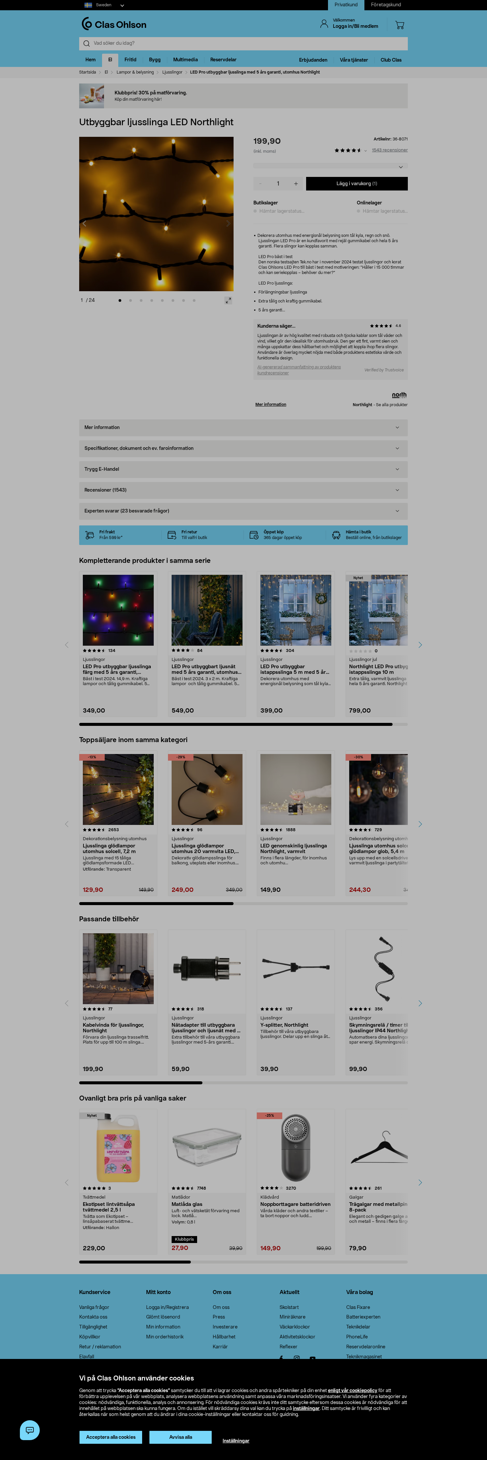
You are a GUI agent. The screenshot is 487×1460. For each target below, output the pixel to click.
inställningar (306, 1408)
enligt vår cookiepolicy (352, 1390)
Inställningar (236, 1441)
